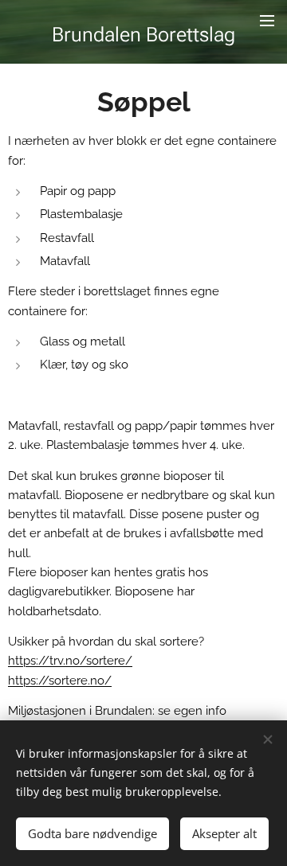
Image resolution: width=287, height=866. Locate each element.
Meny (267, 20)
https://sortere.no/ (60, 680)
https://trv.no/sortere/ (70, 660)
